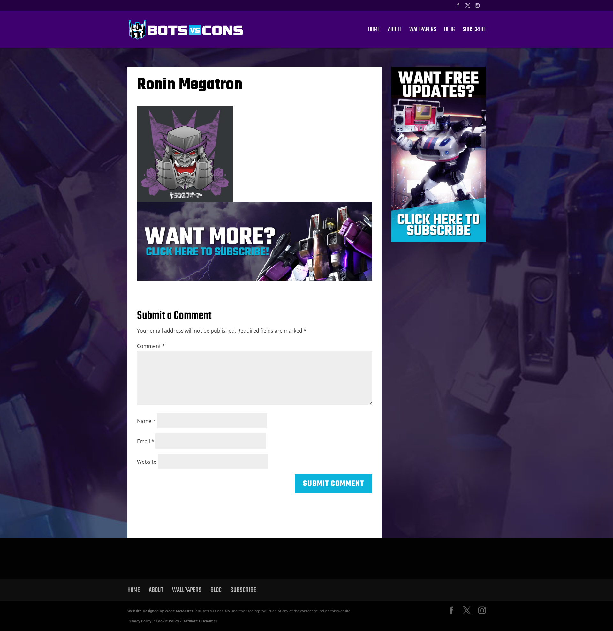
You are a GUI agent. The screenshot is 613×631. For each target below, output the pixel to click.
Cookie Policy (167, 621)
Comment (151, 345)
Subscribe (474, 30)
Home (374, 30)
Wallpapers (422, 30)
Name (146, 420)
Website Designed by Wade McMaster (160, 610)
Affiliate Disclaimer (200, 621)
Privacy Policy (139, 621)
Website (146, 461)
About (394, 30)
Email (145, 441)
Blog (449, 30)
